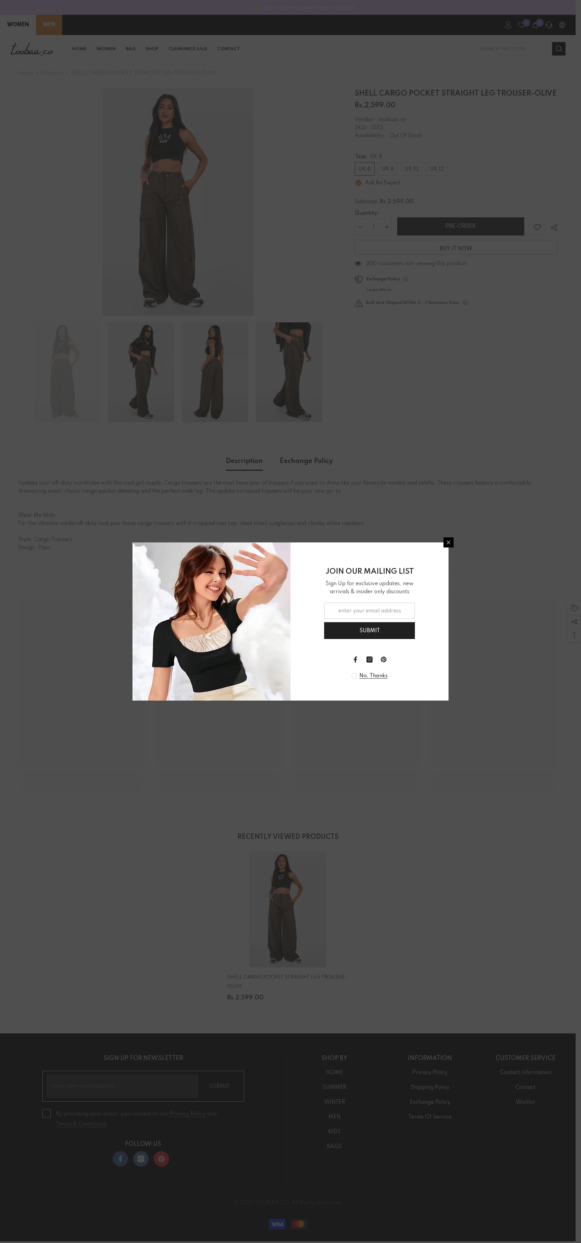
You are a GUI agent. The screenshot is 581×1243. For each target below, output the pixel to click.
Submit (369, 631)
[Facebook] (355, 659)
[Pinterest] (384, 659)
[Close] (448, 542)
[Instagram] (369, 659)
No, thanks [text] (373, 676)
